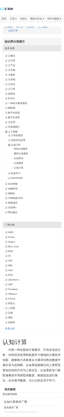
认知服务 (18, 163)
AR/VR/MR (17, 178)
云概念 (11, 55)
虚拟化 (11, 93)
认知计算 (13, 30)
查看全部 (10, 328)
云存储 (11, 79)
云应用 (11, 122)
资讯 (4, 18)
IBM (10, 265)
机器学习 (15, 173)
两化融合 (13, 212)
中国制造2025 (15, 198)
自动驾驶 (13, 183)
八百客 (11, 308)
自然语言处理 (18, 140)
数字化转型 (14, 112)
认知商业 (18, 158)
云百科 (30, 27)
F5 (9, 256)
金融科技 (13, 188)
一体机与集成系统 (17, 103)
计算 (12, 18)
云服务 (11, 74)
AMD (10, 232)
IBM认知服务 (21, 148)
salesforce (13, 279)
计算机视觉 (17, 135)
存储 (23, 18)
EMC (10, 251)
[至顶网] (6, 8)
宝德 (10, 312)
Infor (10, 270)
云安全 (11, 84)
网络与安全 (36, 18)
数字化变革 (14, 117)
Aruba (11, 237)
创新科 (11, 322)
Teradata (13, 289)
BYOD (11, 98)
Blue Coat (13, 246)
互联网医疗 (14, 127)
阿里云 (11, 303)
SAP (10, 284)
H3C (10, 260)
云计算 (19, 27)
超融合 (11, 193)
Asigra (11, 241)
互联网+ (12, 207)
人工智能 (42, 27)
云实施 (11, 70)
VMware (12, 294)
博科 (10, 317)
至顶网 (8, 27)
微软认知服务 (21, 153)
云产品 (11, 65)
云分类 (11, 60)
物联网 (11, 108)
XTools (11, 298)
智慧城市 (13, 202)
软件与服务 (53, 18)
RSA (10, 275)
